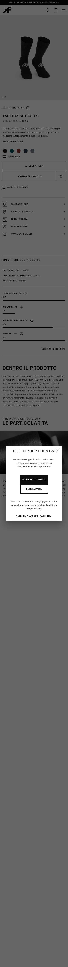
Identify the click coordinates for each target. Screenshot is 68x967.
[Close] (58, 450)
